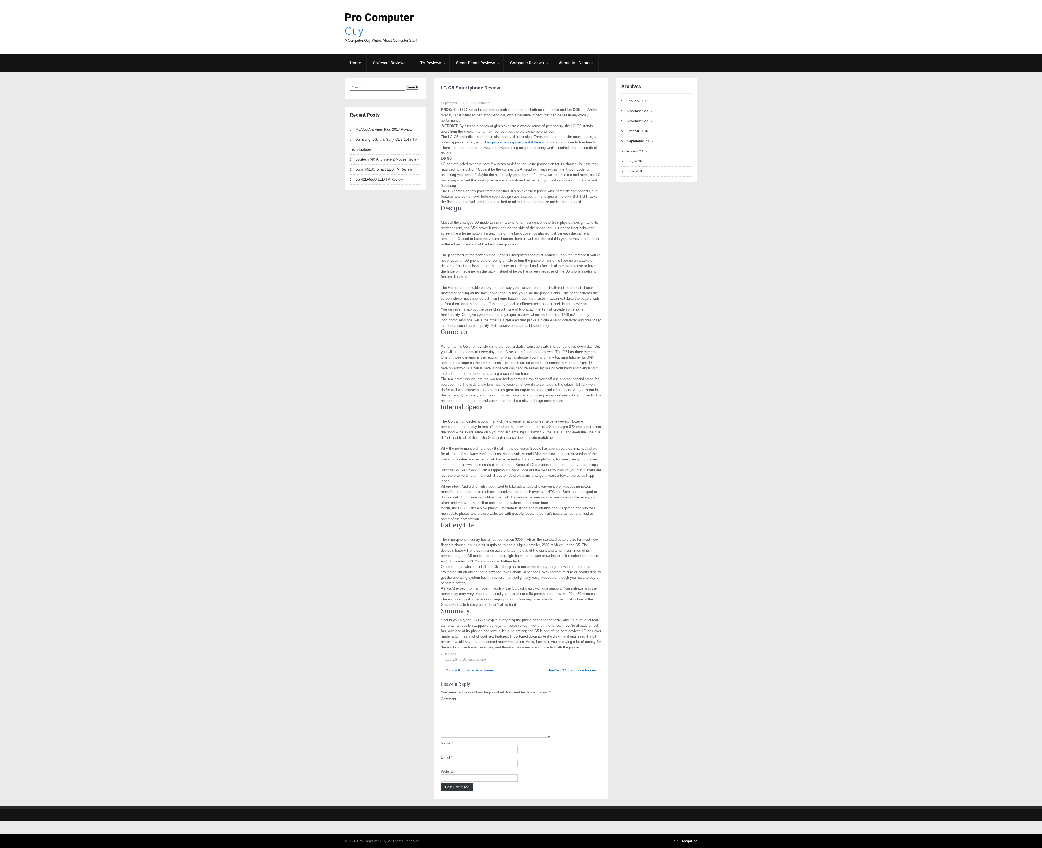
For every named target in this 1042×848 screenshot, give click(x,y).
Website (447, 771)
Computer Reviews (527, 62)
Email (446, 757)
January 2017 (637, 101)
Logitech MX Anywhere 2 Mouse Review (387, 159)
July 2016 (634, 161)
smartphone (477, 659)
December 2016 (639, 111)
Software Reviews (389, 62)
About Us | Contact (576, 62)
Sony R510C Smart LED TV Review (383, 169)
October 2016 (637, 131)
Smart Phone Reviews (475, 62)
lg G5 (463, 659)
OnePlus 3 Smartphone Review (574, 670)
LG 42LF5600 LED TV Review (379, 179)
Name (447, 743)
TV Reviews (430, 62)
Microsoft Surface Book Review (468, 670)
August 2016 (637, 151)
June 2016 (635, 171)
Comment (450, 699)
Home (355, 62)
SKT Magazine (685, 841)
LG (455, 659)
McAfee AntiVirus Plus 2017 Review (383, 129)
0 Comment (481, 103)
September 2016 (640, 141)
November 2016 (639, 121)
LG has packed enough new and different (511, 142)
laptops (450, 654)
